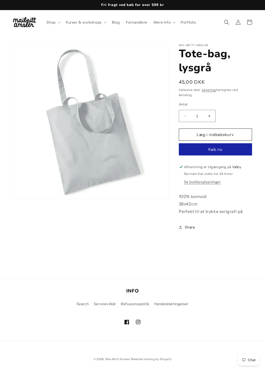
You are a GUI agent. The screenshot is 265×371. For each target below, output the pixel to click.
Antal (183, 104)
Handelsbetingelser (171, 304)
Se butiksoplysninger (202, 182)
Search (83, 304)
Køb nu (215, 149)
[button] (53, 22)
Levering (209, 90)
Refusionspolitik (135, 304)
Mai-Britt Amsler (118, 359)
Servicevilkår (105, 304)
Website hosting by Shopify (151, 359)
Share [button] (190, 227)
